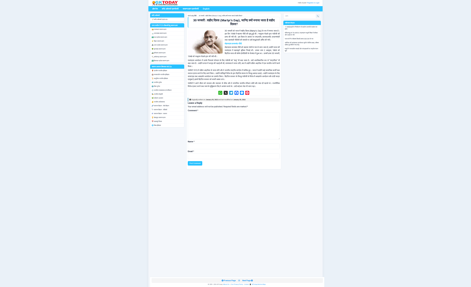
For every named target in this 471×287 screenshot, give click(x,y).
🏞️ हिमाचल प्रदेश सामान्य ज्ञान (160, 61)
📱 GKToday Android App (257, 284)
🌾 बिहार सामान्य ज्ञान (158, 41)
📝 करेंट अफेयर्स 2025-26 (159, 19)
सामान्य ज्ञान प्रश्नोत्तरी (191, 9)
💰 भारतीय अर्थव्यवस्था (158, 102)
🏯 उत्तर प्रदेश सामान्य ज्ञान (160, 45)
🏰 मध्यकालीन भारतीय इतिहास (160, 74)
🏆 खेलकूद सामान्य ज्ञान (158, 117)
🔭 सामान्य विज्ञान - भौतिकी (159, 110)
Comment (193, 110)
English (206, 9)
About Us (226, 284)
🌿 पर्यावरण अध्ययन (157, 98)
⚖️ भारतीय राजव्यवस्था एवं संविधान (161, 90)
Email (191, 151)
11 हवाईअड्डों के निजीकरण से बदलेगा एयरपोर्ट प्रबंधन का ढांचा (301, 28)
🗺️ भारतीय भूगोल (157, 82)
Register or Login (313, 3)
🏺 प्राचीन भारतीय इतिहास (159, 71)
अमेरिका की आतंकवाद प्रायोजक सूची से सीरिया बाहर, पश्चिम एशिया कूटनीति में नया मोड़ (302, 44)
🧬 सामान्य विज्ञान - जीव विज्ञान (160, 106)
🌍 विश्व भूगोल (156, 86)
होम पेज (155, 9)
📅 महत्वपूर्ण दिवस (157, 121)
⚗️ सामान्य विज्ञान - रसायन (159, 113)
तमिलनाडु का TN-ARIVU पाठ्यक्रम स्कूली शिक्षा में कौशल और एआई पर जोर (301, 34)
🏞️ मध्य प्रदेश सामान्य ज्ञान (159, 37)
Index (246, 284)
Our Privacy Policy (237, 284)
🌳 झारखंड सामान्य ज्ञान (158, 49)
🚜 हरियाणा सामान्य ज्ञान (158, 53)
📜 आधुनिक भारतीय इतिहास (160, 78)
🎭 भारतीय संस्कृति (157, 94)
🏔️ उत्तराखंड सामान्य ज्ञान (159, 33)
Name (191, 141)
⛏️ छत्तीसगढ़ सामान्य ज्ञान (159, 57)
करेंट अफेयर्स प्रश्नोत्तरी (170, 9)
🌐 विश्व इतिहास (156, 125)
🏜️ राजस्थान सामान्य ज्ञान (159, 29)
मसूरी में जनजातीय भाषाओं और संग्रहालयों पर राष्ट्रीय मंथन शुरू (301, 50)
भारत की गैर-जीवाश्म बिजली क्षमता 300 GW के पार (299, 39)
